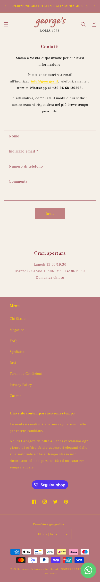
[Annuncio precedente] (5, 6)
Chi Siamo (17, 319)
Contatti (16, 396)
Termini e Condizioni (26, 374)
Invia (50, 213)
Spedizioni (18, 352)
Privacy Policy (21, 385)
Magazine (17, 330)
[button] (6, 24)
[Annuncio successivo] (94, 6)
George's (27, 568)
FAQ (13, 341)
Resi (13, 363)
